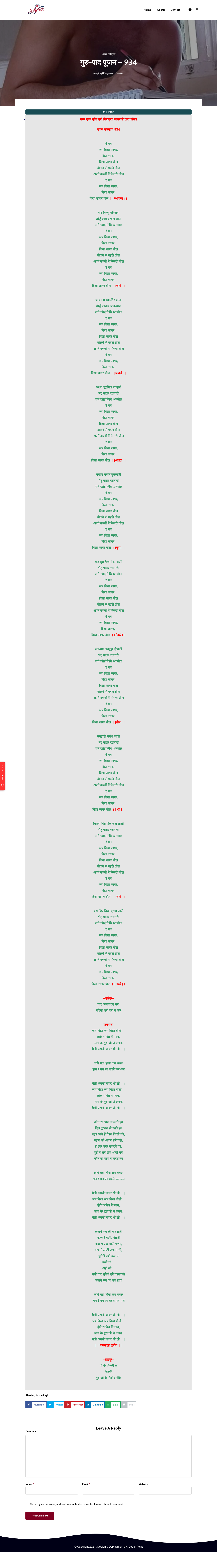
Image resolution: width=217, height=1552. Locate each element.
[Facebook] (190, 10)
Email (85, 1484)
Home (147, 9)
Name (28, 1484)
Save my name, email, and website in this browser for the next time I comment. (76, 1504)
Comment (31, 1431)
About (161, 9)
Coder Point (136, 1546)
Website (143, 1484)
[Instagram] (197, 10)
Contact (175, 9)
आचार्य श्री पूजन (108, 54)
